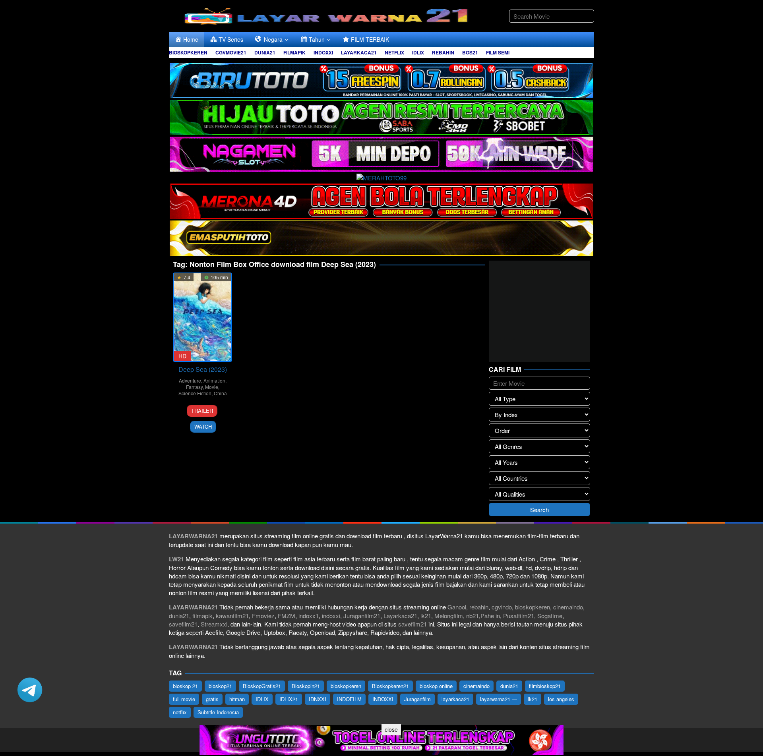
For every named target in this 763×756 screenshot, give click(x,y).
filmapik (202, 615)
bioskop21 (220, 686)
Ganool (456, 607)
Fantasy (194, 386)
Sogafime (549, 615)
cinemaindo (568, 607)
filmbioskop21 (545, 686)
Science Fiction (194, 393)
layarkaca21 (455, 699)
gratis (212, 699)
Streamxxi (214, 624)
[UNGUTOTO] (381, 739)
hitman (237, 699)
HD (182, 356)
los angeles (561, 699)
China (220, 393)
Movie (211, 386)
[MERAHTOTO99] (381, 176)
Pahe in (490, 615)
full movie (184, 699)
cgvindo (502, 607)
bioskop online (436, 686)
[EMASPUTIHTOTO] (381, 237)
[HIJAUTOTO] (381, 116)
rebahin (478, 607)
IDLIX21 (288, 699)
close (391, 729)
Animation (214, 380)
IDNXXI (317, 699)
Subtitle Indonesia (218, 712)
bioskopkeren (532, 607)
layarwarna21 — (498, 699)
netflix (180, 712)
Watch (203, 426)
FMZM (286, 615)
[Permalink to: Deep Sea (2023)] (202, 317)
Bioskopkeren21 (390, 686)
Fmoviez (263, 615)
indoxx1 (308, 615)
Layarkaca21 (400, 615)
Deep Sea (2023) (202, 369)
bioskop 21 (185, 686)
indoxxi (331, 615)
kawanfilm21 (232, 615)
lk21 (425, 615)
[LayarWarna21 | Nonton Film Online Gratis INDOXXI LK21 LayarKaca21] (328, 15)
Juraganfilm (417, 699)
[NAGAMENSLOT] (381, 153)
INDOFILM (349, 699)
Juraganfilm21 (361, 615)
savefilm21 (183, 624)
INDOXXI (382, 699)
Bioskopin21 (306, 686)
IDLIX (262, 699)
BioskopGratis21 (262, 686)
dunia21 (179, 615)
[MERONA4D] (381, 200)
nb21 (472, 615)
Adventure (190, 380)
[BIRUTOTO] (381, 79)
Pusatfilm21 (518, 615)
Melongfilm (448, 615)
